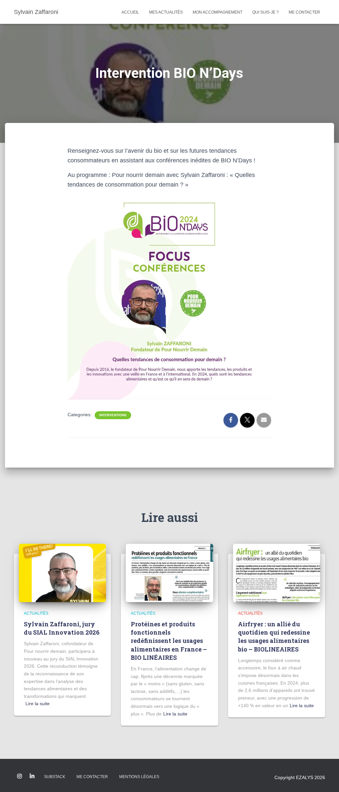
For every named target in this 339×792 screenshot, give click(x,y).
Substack (54, 776)
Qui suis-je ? (265, 12)
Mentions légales (139, 776)
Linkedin (32, 776)
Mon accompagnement (217, 12)
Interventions (112, 415)
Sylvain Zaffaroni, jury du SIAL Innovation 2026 (62, 628)
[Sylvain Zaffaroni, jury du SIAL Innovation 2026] (62, 572)
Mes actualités (166, 12)
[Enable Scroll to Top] (325, 778)
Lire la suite (37, 703)
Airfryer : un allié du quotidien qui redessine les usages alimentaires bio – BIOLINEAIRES (274, 636)
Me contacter (304, 12)
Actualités (36, 613)
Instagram (19, 776)
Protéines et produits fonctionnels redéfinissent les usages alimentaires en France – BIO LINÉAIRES (169, 640)
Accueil (130, 12)
